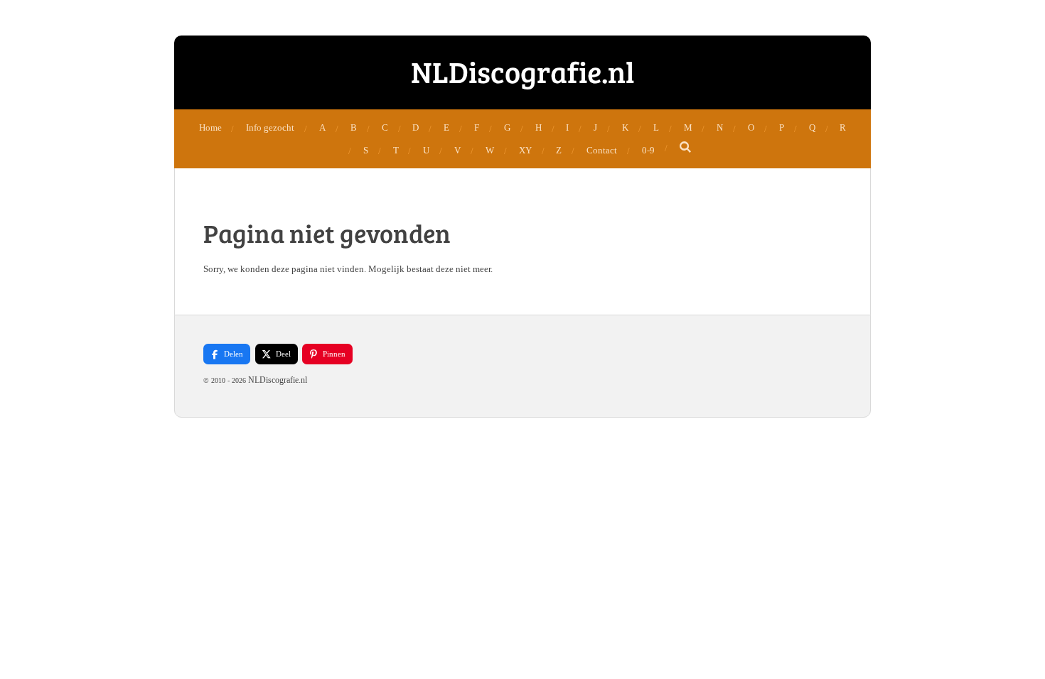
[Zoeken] (686, 147)
